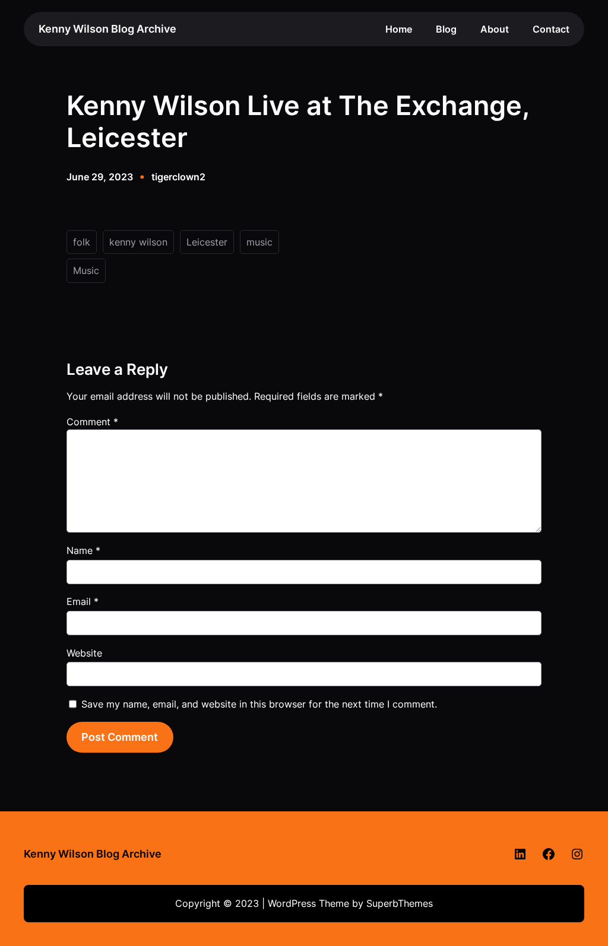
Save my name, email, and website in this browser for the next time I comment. (259, 704)
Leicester (206, 242)
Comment (92, 422)
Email (82, 601)
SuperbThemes (399, 903)
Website (84, 653)
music (259, 242)
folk (81, 242)
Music (86, 270)
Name (83, 550)
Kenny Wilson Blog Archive (107, 29)
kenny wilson (138, 242)
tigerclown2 (178, 177)
